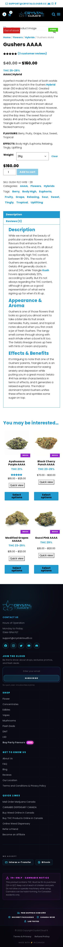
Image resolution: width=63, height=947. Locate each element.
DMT (5, 731)
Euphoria (45, 191)
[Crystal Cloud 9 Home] (31, 605)
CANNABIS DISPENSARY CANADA (20, 807)
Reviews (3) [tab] (14, 221)
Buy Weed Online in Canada (18, 812)
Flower (6, 698)
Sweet (55, 197)
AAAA (24, 186)
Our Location (10, 780)
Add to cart (27, 172)
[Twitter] (21, 646)
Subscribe (31, 678)
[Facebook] (6, 646)
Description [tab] (14, 214)
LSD (4, 737)
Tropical (22, 202)
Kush (45, 270)
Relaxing (33, 197)
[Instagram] (13, 646)
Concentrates (10, 704)
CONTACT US (10, 617)
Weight (8, 155)
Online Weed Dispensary (16, 823)
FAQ (5, 764)
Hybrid (50, 84)
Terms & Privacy (22, 936)
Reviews (7, 774)
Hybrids (30, 37)
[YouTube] (29, 646)
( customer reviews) (32, 53)
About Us (8, 758)
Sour (45, 197)
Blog (5, 769)
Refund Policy (42, 936)
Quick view (16, 485)
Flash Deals (9, 726)
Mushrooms (9, 720)
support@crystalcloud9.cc (17, 638)
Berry (16, 191)
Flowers (18, 37)
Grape (20, 197)
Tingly (9, 202)
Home (7, 37)
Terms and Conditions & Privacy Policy (24, 785)
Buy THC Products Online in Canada (23, 818)
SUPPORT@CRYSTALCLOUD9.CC (28, 3)
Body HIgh (29, 191)
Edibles (6, 709)
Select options (16, 496)
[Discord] (37, 646)
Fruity (9, 197)
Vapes (6, 715)
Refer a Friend (10, 829)
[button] (53, 14)
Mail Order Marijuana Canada (19, 801)
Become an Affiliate (14, 834)
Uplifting (37, 202)
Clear (54, 156)
